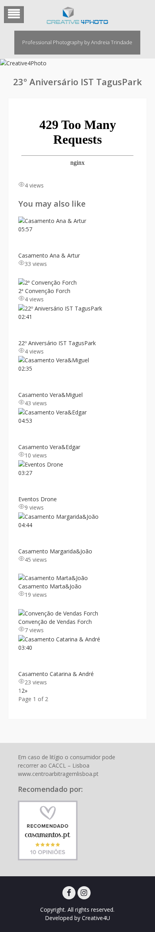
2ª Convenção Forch (44, 291)
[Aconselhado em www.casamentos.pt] (48, 830)
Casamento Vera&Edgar (49, 447)
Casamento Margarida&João (55, 551)
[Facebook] (69, 892)
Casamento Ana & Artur (49, 255)
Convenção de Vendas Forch (55, 621)
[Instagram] (84, 892)
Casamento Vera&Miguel (50, 395)
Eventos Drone (37, 499)
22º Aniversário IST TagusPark (57, 343)
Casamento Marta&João (49, 586)
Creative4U (96, 918)
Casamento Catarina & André (56, 674)
